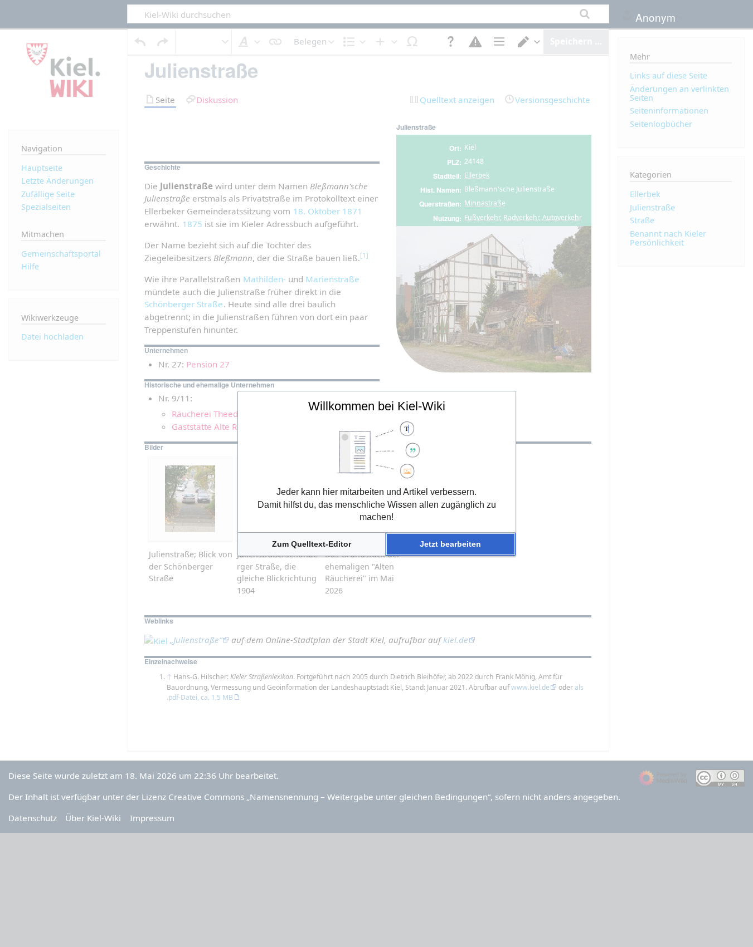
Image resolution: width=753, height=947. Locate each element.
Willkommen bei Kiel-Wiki (376, 406)
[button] (312, 544)
